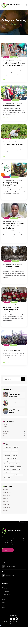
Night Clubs (6, 469)
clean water (7, 450)
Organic (14, 469)
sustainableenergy (8, 474)
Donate (3, 597)
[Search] (23, 379)
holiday (16, 463)
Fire (18, 461)
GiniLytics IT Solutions (17, 623)
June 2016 (5, 510)
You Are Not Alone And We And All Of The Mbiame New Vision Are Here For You (13, 225)
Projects (3, 599)
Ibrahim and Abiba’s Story (11, 106)
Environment (6, 431)
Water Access (19, 474)
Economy (5, 424)
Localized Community (9, 466)
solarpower (6, 472)
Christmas (16, 447)
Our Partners (7, 594)
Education (5, 426)
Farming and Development (10, 458)
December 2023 (6, 492)
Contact (3, 607)
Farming (5, 433)
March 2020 (6, 501)
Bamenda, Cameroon (10, 566)
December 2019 (6, 507)
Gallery (3, 602)
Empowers (5, 429)
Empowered (14, 452)
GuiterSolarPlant (8, 463)
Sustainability (15, 472)
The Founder (7, 589)
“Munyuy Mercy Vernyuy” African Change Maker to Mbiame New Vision (11, 309)
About (3, 587)
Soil (19, 469)
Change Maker (7, 447)
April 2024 (5, 489)
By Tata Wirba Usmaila (9, 60)
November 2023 (6, 495)
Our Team (6, 591)
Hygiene (5, 435)
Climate (15, 450)
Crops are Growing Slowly (11, 350)
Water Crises (7, 477)
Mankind (19, 466)
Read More (6, 79)
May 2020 (5, 498)
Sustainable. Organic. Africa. (13, 144)
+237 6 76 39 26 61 (10, 575)
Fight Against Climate (9, 461)
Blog (3, 605)
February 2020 (6, 504)
